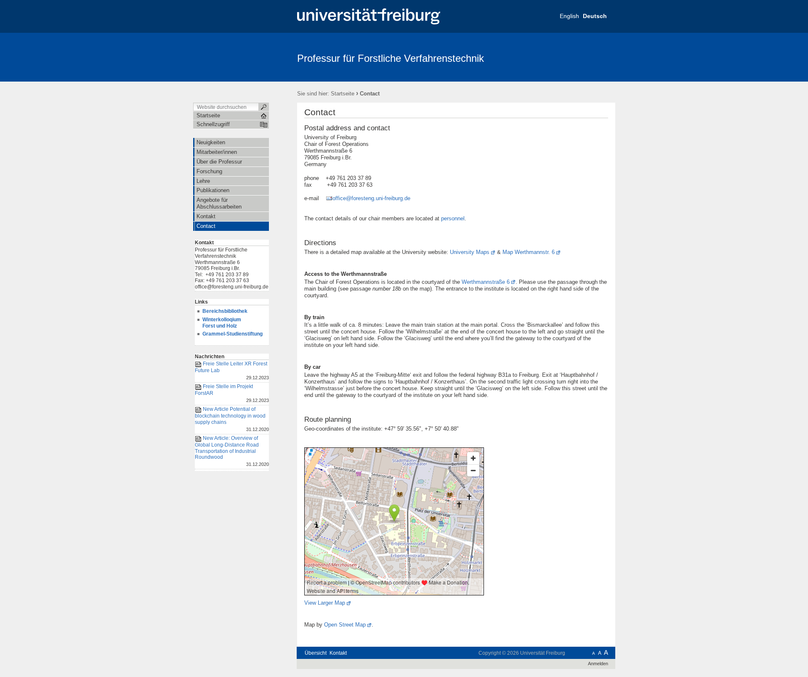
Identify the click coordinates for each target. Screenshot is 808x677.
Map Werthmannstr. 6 (528, 252)
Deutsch (595, 16)
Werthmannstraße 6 (486, 282)
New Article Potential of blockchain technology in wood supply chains (232, 419)
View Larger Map (324, 603)
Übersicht (316, 653)
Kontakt (338, 653)
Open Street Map (345, 624)
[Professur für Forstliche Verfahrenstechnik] (574, 56)
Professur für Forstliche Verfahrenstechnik (390, 58)
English (569, 16)
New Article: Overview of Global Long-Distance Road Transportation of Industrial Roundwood (232, 451)
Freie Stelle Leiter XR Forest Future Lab (232, 370)
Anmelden (598, 663)
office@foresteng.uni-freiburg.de (371, 198)
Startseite (342, 93)
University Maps (469, 252)
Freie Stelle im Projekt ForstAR (232, 392)
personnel (453, 218)
